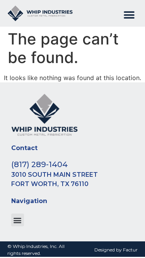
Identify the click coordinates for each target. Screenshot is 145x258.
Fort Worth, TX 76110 (50, 184)
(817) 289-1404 (39, 164)
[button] (129, 15)
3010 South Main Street (54, 174)
